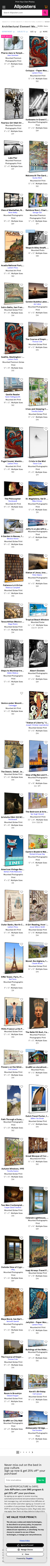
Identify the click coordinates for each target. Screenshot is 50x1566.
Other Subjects (16, 21)
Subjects (5, 21)
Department (7, 32)
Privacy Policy (25, 1540)
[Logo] (25, 6)
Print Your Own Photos (25, 2)
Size (32, 32)
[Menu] (4, 7)
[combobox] (22, 13)
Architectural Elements (34, 21)
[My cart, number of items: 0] (46, 7)
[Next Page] (32, 1452)
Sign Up (41, 1480)
